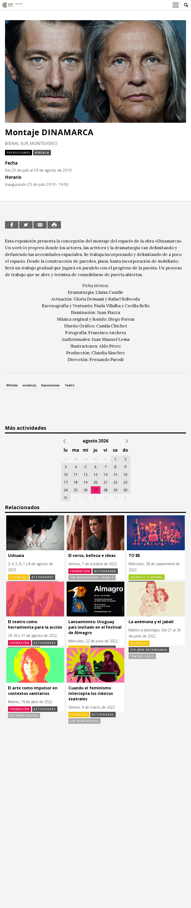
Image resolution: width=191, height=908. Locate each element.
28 (105, 489)
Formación (80, 571)
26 (86, 489)
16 (125, 474)
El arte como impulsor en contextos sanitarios (32, 690)
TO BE (134, 555)
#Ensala (42, 152)
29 (115, 489)
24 (66, 489)
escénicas (29, 385)
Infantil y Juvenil (146, 577)
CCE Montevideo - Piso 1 (92, 577)
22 (115, 482)
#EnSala (12, 385)
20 (95, 482)
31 (66, 497)
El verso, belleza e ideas (92, 555)
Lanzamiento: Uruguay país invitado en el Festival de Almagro (95, 627)
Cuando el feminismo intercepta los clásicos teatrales (90, 693)
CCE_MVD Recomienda (148, 650)
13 (95, 474)
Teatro (70, 385)
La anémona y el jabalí (151, 621)
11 (76, 474)
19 (86, 482)
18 (76, 482)
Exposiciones (18, 152)
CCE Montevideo (24, 715)
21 (105, 482)
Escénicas (18, 577)
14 (105, 474)
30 (125, 489)
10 (66, 474)
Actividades (42, 577)
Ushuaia (16, 555)
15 (115, 474)
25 (76, 489)
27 (95, 489)
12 (86, 474)
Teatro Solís (142, 656)
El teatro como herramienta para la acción (35, 624)
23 (125, 482)
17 (66, 482)
